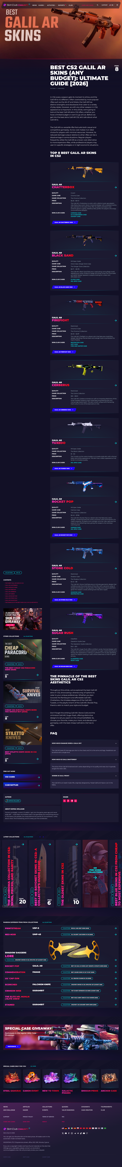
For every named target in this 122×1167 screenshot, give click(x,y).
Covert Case (75, 216)
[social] (63, 1133)
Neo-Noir (10, 934)
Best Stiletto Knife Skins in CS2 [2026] (21, 753)
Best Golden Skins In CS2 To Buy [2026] (82, 972)
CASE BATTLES (11, 785)
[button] (40, 837)
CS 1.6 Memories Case (79, 214)
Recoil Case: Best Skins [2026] (80, 928)
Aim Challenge (9, 1110)
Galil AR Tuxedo (10, 593)
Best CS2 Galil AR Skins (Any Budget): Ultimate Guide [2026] (89, 966)
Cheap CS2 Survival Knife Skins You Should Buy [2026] (21, 711)
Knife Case (6, 1157)
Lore (9, 956)
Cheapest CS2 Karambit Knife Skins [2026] (83, 1004)
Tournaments (106, 1107)
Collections (9, 572)
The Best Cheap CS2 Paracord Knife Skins (20, 669)
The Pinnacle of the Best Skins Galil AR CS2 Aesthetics (21, 602)
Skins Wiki (26, 1121)
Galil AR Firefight (10, 589)
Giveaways (85, 1107)
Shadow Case (76, 592)
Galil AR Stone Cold (11, 598)
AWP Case (26, 1157)
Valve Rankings (68, 1110)
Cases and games (87, 5)
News (34, 5)
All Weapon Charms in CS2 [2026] (81, 978)
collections (66, 928)
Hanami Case (76, 527)
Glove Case (75, 279)
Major (25, 1110)
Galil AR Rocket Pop (11, 596)
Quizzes (65, 1107)
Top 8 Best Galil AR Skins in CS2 (14, 583)
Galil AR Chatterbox (11, 585)
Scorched (11, 985)
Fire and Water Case (79, 346)
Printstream (13, 928)
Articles (26, 1107)
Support (104, 5)
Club (71, 5)
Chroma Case (76, 213)
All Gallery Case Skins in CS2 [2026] (82, 934)
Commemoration (15, 972)
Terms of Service (48, 1116)
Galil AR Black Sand (11, 587)
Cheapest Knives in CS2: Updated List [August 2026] (30, 959)
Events (45, 1110)
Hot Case (74, 344)
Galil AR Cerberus (10, 591)
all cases (33, 1066)
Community (53, 63)
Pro (63, 1121)
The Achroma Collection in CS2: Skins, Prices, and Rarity (10, 876)
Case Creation (87, 1110)
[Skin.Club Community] (16, 5)
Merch (44, 1121)
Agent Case (46, 1157)
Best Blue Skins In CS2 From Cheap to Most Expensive (118, 874)
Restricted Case (77, 342)
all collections (28, 636)
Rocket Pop (12, 966)
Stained (10, 1005)
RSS (63, 1116)
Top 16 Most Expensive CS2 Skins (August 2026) (85, 990)
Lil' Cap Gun (12, 978)
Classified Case (77, 659)
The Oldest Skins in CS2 (62, 884)
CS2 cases (10, 777)
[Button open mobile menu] (117, 5)
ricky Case (75, 660)
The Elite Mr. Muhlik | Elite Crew (17, 998)
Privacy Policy (28, 1116)
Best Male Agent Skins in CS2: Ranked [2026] (84, 997)
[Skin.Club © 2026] (16, 1129)
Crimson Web (13, 991)
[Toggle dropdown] (44, 5)
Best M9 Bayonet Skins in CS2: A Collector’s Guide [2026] (37, 877)
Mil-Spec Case (76, 281)
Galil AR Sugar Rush (11, 600)
